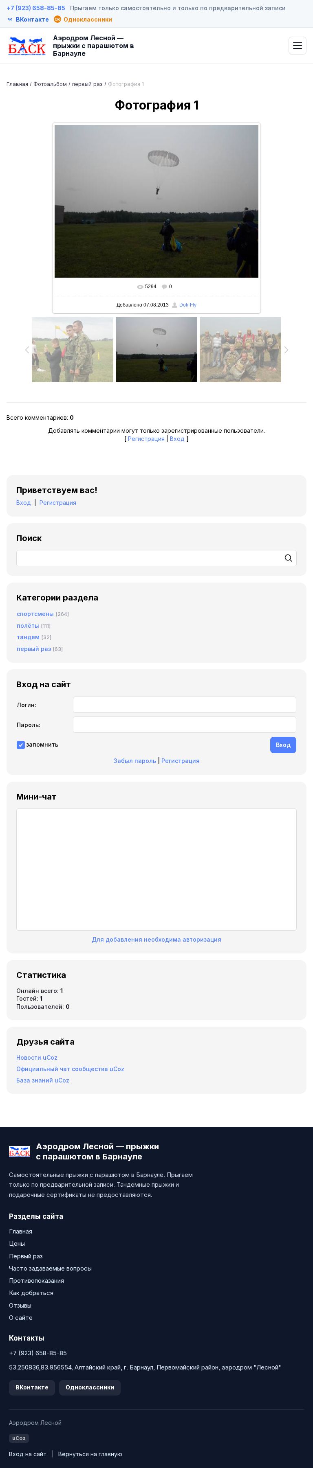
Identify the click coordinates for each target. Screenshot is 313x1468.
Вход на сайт (27, 1453)
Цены (17, 1243)
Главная (17, 84)
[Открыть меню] (297, 46)
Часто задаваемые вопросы (50, 1268)
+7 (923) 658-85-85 (36, 7)
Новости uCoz (36, 1057)
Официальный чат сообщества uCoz (70, 1068)
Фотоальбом (50, 84)
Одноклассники (90, 1387)
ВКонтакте (31, 1387)
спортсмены (35, 613)
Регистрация (146, 438)
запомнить (42, 744)
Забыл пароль (135, 760)
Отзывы (20, 1305)
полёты (28, 625)
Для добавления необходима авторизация (156, 939)
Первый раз (26, 1256)
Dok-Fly (187, 305)
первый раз (87, 84)
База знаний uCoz (42, 1080)
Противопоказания (36, 1280)
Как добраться (31, 1293)
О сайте (21, 1317)
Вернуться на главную (90, 1453)
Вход (177, 438)
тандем (28, 636)
